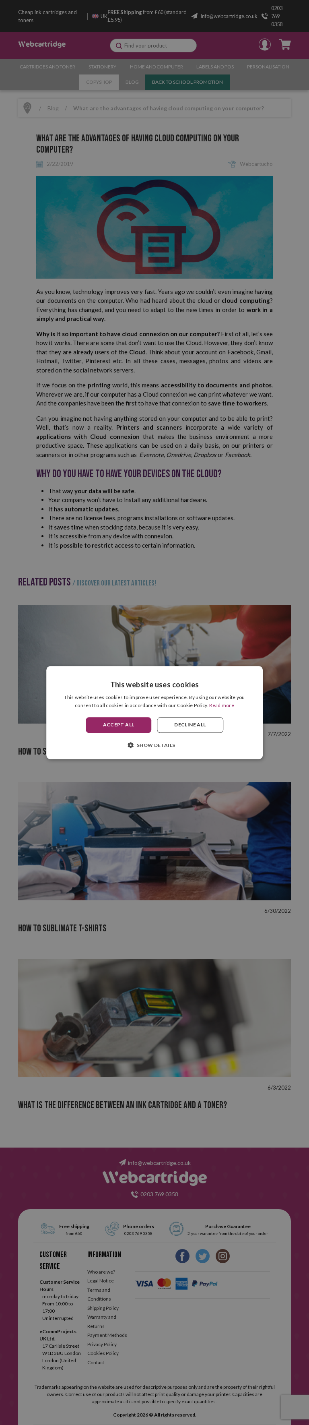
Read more (221, 705)
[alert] (154, 712)
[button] (154, 745)
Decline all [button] (190, 725)
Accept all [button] (118, 725)
